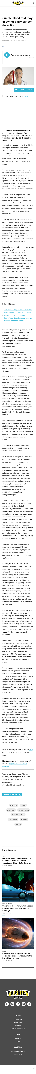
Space (4, 856)
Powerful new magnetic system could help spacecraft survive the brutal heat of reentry (17, 955)
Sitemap (18, 1026)
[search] (34, 3)
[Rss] (29, 1004)
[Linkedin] (18, 1004)
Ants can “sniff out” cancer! (14, 315)
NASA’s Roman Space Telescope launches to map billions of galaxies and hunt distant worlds (16, 860)
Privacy (18, 1038)
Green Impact (7, 903)
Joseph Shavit (7, 865)
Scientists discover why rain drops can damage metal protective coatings (17, 908)
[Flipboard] (24, 1004)
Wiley (26, 96)
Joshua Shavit (7, 913)
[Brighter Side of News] (18, 3)
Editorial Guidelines (18, 1029)
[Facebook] (7, 1004)
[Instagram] (12, 1004)
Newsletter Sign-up (18, 1051)
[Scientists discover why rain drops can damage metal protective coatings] (18, 886)
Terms (18, 1042)
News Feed (18, 1022)
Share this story (22, 90)
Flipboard (18, 1054)
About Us (18, 1019)
